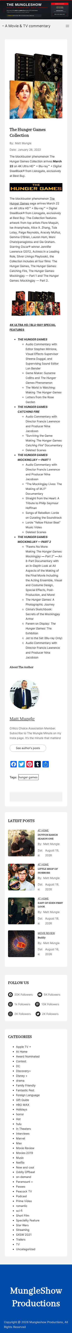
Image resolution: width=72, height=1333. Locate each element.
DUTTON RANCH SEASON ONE (48, 837)
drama (20, 1080)
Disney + (21, 1075)
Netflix (20, 1162)
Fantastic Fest (25, 1090)
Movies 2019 (24, 1153)
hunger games (28, 777)
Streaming (22, 1229)
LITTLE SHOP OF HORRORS (48, 871)
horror (20, 1114)
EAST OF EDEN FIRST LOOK (50, 905)
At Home (43, 830)
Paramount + (24, 1181)
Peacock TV (24, 1191)
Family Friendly (26, 1085)
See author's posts (28, 748)
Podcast (21, 1196)
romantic (21, 1206)
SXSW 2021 (24, 1234)
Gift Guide (22, 1100)
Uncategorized (25, 1249)
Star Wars (22, 1225)
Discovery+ (23, 1071)
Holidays (21, 1109)
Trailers (20, 1239)
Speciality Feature (27, 1220)
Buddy (42, 937)
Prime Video (24, 1201)
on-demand (23, 1177)
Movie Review (46, 933)
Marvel (20, 1138)
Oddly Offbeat (25, 1172)
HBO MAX (22, 1104)
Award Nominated (28, 1056)
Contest (21, 1061)
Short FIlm (22, 1215)
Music (20, 1157)
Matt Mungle (22, 719)
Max (19, 1143)
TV (18, 1244)
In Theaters (23, 1128)
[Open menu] (67, 26)
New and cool (25, 1167)
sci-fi (19, 1210)
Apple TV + (23, 1046)
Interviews (22, 1133)
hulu (18, 1124)
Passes (20, 1186)
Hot (18, 1119)
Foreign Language (28, 1095)
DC (18, 1066)
